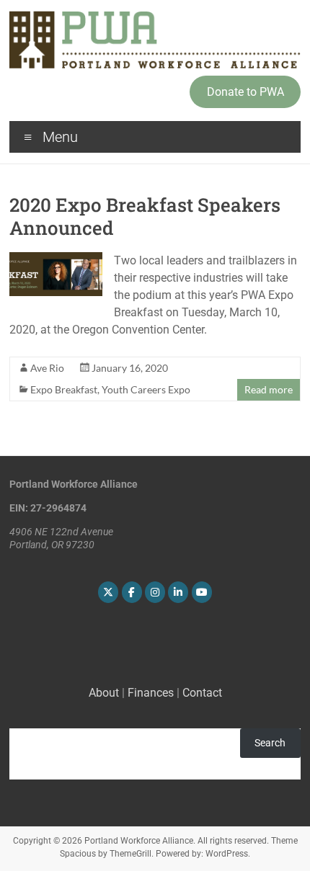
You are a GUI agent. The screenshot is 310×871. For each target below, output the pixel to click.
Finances (151, 693)
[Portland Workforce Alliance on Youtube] (202, 592)
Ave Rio (47, 368)
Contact (202, 693)
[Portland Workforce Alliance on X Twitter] (108, 592)
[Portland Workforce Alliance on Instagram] (155, 592)
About (104, 693)
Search (269, 743)
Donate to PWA (245, 92)
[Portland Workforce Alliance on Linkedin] (178, 592)
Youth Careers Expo (146, 389)
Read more (268, 389)
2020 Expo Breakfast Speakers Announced (144, 216)
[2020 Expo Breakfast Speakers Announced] (55, 259)
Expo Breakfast (63, 389)
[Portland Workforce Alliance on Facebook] (132, 592)
